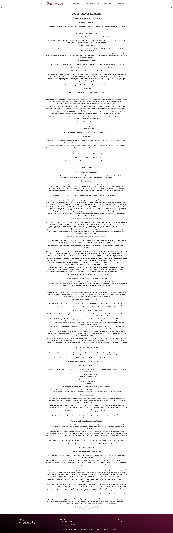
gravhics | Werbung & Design (111, 529)
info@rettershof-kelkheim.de (70, 525)
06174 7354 (65, 523)
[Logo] (54, 3)
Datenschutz (121, 521)
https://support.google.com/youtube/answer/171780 (110, 476)
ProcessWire (101, 529)
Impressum (121, 523)
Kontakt (120, 519)
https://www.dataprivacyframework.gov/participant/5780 (100, 503)
